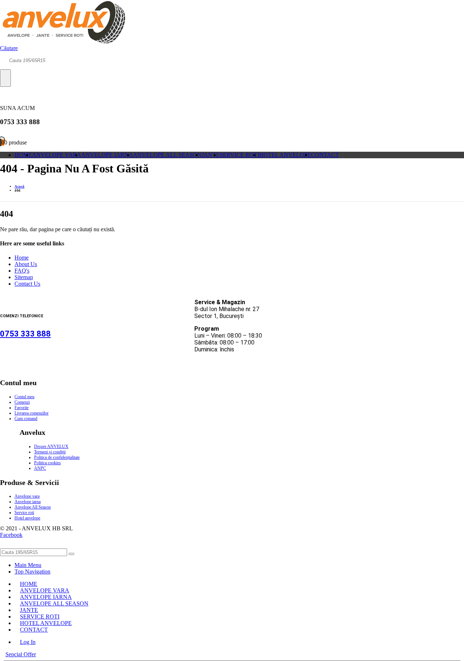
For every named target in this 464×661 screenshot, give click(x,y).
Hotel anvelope (27, 518)
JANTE (211, 155)
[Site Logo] (62, 41)
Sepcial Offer (20, 654)
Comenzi (22, 402)
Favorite (21, 407)
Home (21, 257)
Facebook (11, 535)
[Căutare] (5, 78)
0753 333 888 (25, 333)
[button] (9, 48)
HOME (23, 155)
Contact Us (27, 284)
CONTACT (325, 155)
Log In (28, 642)
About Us (25, 264)
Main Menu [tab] (27, 565)
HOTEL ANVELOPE (285, 155)
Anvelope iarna (27, 501)
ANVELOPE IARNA (107, 155)
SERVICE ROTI (239, 155)
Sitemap (23, 277)
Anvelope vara (27, 496)
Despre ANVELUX (51, 446)
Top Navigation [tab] (32, 571)
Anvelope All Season (32, 507)
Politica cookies (47, 462)
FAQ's (21, 271)
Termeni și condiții (50, 451)
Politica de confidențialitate (57, 457)
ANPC (40, 468)
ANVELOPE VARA (56, 155)
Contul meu (24, 396)
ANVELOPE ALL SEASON (167, 155)
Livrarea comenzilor (31, 413)
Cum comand (25, 418)
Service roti (24, 512)
